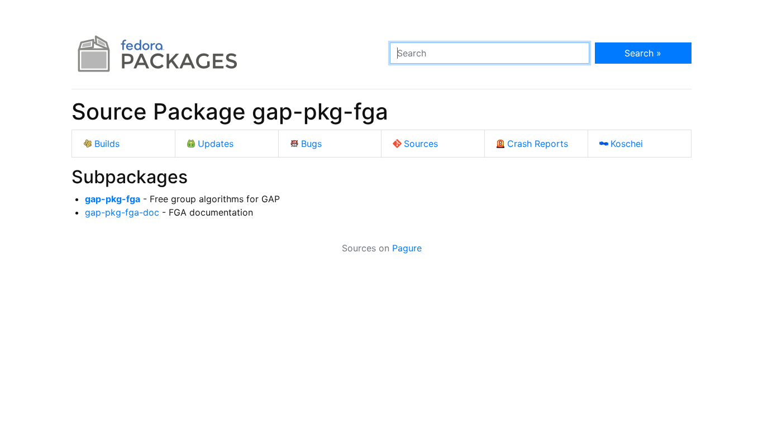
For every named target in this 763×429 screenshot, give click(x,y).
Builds (107, 143)
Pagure (407, 248)
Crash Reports (537, 143)
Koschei (627, 143)
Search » (642, 53)
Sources (421, 143)
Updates (215, 143)
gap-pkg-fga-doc (122, 212)
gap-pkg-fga (112, 198)
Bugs (311, 143)
